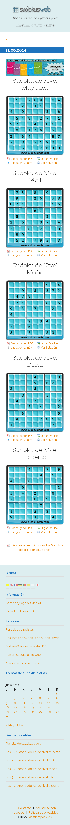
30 (7, 716)
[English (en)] (11, 584)
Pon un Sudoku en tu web (23, 655)
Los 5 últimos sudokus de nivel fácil (30, 760)
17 (15, 707)
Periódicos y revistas (20, 629)
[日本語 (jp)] (37, 584)
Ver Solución (49, 162)
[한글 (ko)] (33, 584)
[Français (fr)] (16, 584)
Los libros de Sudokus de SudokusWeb (32, 638)
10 (15, 703)
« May (10, 725)
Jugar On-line (49, 158)
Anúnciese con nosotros (22, 663)
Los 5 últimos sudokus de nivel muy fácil (33, 752)
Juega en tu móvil (22, 162)
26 (32, 712)
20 (41, 707)
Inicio (8, 39)
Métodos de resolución (21, 611)
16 (7, 707)
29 (58, 712)
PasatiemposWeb (39, 817)
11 (24, 703)
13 (40, 703)
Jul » (19, 725)
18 (24, 707)
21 (48, 707)
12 (32, 703)
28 (49, 712)
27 (40, 712)
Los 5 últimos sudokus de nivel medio (31, 769)
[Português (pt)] (24, 584)
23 (7, 712)
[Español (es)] (7, 584)
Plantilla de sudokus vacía (23, 743)
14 (49, 703)
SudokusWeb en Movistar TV (26, 646)
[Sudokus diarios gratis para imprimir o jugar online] (35, 9)
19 (32, 707)
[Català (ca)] (28, 584)
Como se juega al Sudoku (23, 603)
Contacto (24, 808)
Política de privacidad (43, 812)
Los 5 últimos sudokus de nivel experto (32, 785)
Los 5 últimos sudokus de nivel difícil (31, 777)
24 (16, 712)
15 (57, 703)
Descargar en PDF (21, 158)
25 (24, 712)
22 (57, 707)
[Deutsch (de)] (20, 584)
